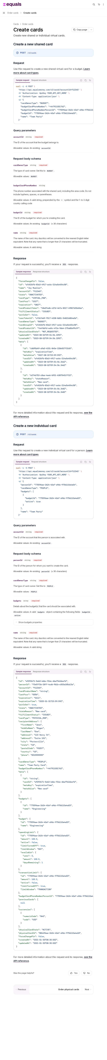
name (15, 233)
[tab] (22, 80)
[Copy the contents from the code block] (85, 80)
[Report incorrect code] (81, 80)
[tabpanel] (53, 103)
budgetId (17, 212)
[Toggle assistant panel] (99, 4)
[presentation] (53, 103)
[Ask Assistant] (90, 80)
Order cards (27, 24)
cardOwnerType (20, 165)
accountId (18, 137)
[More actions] (103, 4)
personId (17, 560)
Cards (16, 24)
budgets (17, 601)
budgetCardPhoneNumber (25, 185)
